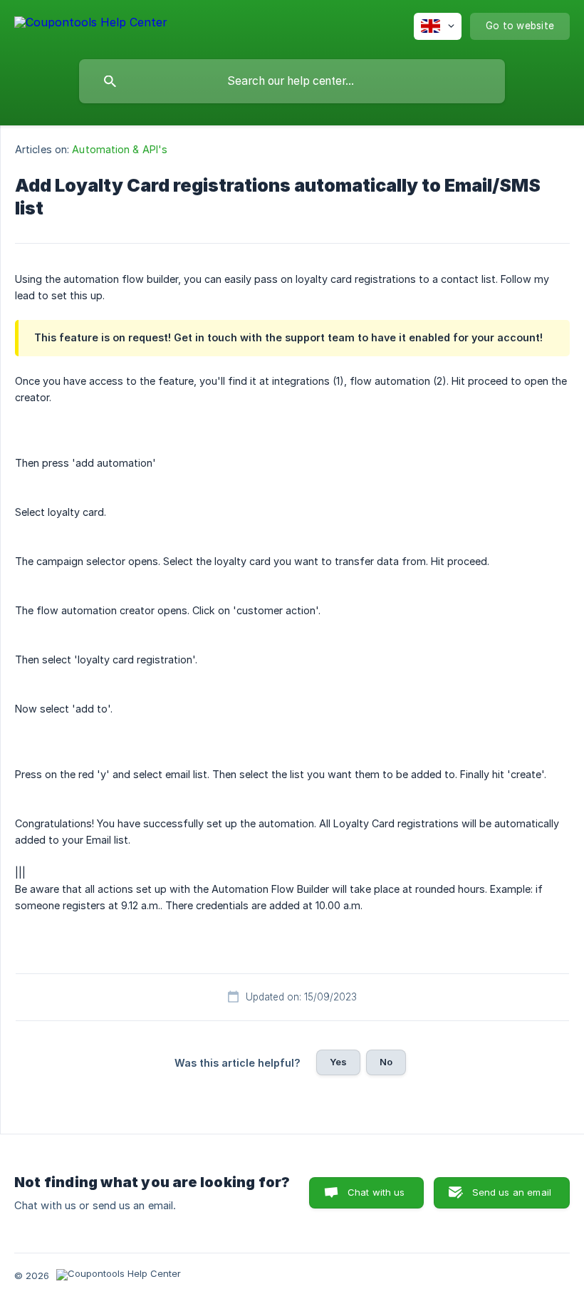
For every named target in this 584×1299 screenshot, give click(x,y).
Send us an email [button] (511, 1192)
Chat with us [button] (376, 1192)
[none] (90, 24)
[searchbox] (292, 81)
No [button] (386, 1061)
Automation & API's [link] (119, 149)
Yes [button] (338, 1061)
